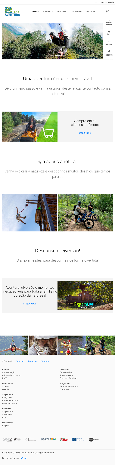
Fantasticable (66, 372)
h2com (24, 458)
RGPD (4, 378)
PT (96, 2)
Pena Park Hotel (9, 403)
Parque (35, 11)
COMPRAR (85, 133)
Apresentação (8, 372)
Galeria (109, 44)
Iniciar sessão (107, 2)
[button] (10, 41)
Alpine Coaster (67, 375)
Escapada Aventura (69, 386)
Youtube (45, 361)
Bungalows (7, 397)
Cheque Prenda (109, 23)
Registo (5, 425)
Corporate (64, 389)
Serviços (90, 11)
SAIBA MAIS (30, 303)
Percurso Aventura (68, 378)
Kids (4, 417)
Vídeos (109, 34)
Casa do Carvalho (10, 400)
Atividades (48, 11)
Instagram (32, 361)
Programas (62, 11)
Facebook (109, 55)
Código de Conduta (11, 375)
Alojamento (76, 11)
